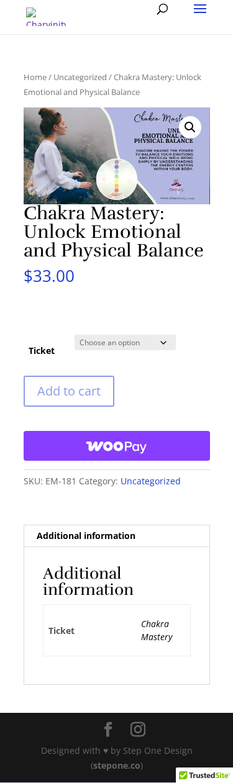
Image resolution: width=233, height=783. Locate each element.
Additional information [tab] (86, 535)
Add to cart (69, 390)
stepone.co (116, 765)
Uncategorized (80, 77)
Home (35, 77)
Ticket (42, 350)
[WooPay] (117, 446)
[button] (190, 127)
